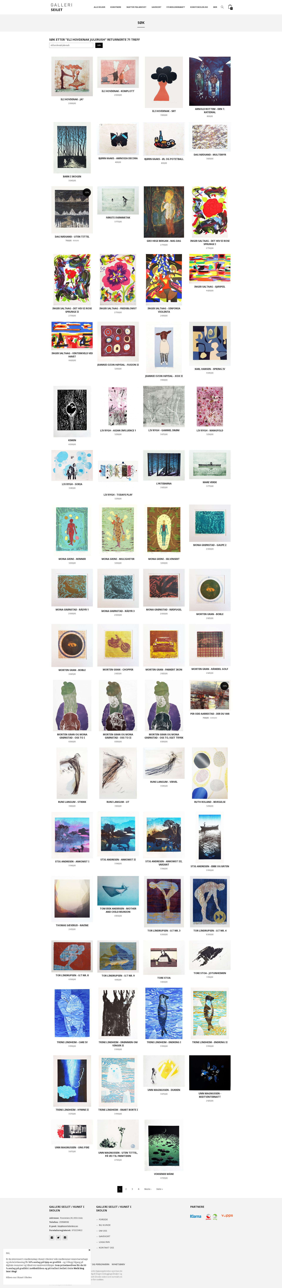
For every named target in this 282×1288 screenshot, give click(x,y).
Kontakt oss (106, 1247)
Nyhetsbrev (118, 1264)
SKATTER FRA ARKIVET (136, 7)
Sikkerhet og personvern (94, 1264)
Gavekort (104, 1236)
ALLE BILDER (99, 7)
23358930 (64, 1222)
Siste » (159, 1189)
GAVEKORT (156, 7)
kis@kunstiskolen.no (68, 1226)
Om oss (103, 1230)
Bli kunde (105, 1224)
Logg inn (104, 1241)
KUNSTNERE (115, 7)
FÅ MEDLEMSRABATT (176, 7)
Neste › (147, 1189)
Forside (103, 1219)
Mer (215, 7)
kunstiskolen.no (199, 7)
